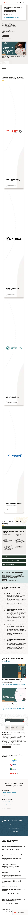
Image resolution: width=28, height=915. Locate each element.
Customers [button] (4, 68)
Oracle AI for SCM (5, 810)
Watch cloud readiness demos (8, 794)
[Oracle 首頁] (5, 2)
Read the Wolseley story (11, 185)
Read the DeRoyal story (11, 509)
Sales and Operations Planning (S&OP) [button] (11, 560)
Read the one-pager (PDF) (6, 38)
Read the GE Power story (12, 402)
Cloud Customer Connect (7, 801)
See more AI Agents (6, 661)
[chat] (15, 912)
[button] (2, 2)
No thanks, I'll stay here (8, 14)
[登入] (23, 2)
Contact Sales (15, 831)
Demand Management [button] (7, 527)
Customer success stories (7, 811)
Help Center (4, 795)
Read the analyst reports (6, 746)
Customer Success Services (8, 804)
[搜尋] (18, 2)
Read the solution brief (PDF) (13, 580)
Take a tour (4, 580)
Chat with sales (20, 912)
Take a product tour (15, 828)
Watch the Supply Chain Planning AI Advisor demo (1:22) (13, 709)
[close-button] (26, 912)
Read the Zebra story (11, 294)
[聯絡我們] (25, 2)
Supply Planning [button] (6, 556)
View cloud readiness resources (9, 792)
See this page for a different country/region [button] (12, 17)
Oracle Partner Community (8, 803)
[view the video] (14, 48)
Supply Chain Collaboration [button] (8, 564)
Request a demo (5, 35)
